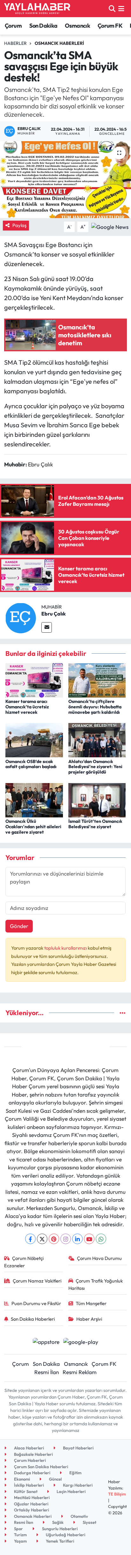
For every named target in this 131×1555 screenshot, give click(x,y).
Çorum (13, 25)
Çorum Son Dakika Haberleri (40, 1466)
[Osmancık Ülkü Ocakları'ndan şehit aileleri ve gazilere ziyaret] (34, 799)
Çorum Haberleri (29, 1460)
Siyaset (89, 1522)
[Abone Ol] (109, 226)
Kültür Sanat (25, 1491)
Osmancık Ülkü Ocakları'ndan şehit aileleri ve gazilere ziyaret (33, 826)
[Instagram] (65, 1239)
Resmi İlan (46, 1372)
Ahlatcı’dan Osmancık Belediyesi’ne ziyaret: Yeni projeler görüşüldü (95, 767)
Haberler (15, 43)
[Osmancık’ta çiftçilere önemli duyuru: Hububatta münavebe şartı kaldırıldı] (97, 679)
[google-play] (81, 1342)
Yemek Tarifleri (59, 1541)
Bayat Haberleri (77, 1447)
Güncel (55, 1479)
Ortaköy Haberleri (31, 1509)
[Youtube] (89, 1239)
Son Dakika (43, 25)
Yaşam (20, 1541)
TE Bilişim (117, 1494)
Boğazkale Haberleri (33, 1454)
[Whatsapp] (101, 1239)
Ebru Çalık (53, 613)
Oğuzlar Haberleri (30, 1503)
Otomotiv (79, 1516)
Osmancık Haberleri (59, 43)
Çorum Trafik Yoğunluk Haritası (95, 1284)
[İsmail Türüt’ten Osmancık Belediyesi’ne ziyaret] (97, 799)
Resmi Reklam (80, 1372)
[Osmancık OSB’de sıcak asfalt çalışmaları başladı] (34, 739)
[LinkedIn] (77, 1239)
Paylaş (19, 225)
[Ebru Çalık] (20, 617)
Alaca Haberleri (28, 1447)
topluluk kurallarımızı (66, 948)
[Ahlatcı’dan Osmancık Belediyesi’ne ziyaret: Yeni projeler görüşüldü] (97, 739)
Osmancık (77, 25)
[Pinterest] (54, 1239)
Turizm (20, 1534)
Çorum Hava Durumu (99, 1258)
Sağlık (57, 1522)
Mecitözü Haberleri (31, 1497)
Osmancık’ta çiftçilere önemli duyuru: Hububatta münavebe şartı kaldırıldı (94, 706)
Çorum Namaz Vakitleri (37, 1281)
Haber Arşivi (89, 1319)
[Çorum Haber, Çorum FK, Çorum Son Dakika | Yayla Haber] (37, 8)
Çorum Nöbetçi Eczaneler (24, 1261)
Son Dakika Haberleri (33, 1319)
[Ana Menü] (121, 8)
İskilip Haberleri (28, 1485)
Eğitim (74, 1472)
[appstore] (46, 1342)
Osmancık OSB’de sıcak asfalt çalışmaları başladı (31, 764)
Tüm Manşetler (91, 1303)
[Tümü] (123, 1012)
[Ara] (112, 8)
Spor (18, 1528)
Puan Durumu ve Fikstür (36, 1303)
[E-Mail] (46, 627)
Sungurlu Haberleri (59, 1528)
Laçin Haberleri (71, 1491)
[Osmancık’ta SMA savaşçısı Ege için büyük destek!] (65, 179)
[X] (42, 1239)
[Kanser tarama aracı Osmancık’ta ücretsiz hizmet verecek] (34, 679)
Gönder (19, 926)
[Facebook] (30, 1239)
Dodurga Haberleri (31, 1472)
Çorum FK (110, 25)
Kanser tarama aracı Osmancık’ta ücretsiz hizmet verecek (27, 706)
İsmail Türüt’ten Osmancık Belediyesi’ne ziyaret (95, 823)
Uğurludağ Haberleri (65, 1534)
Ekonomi (21, 1479)
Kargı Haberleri (77, 1485)
